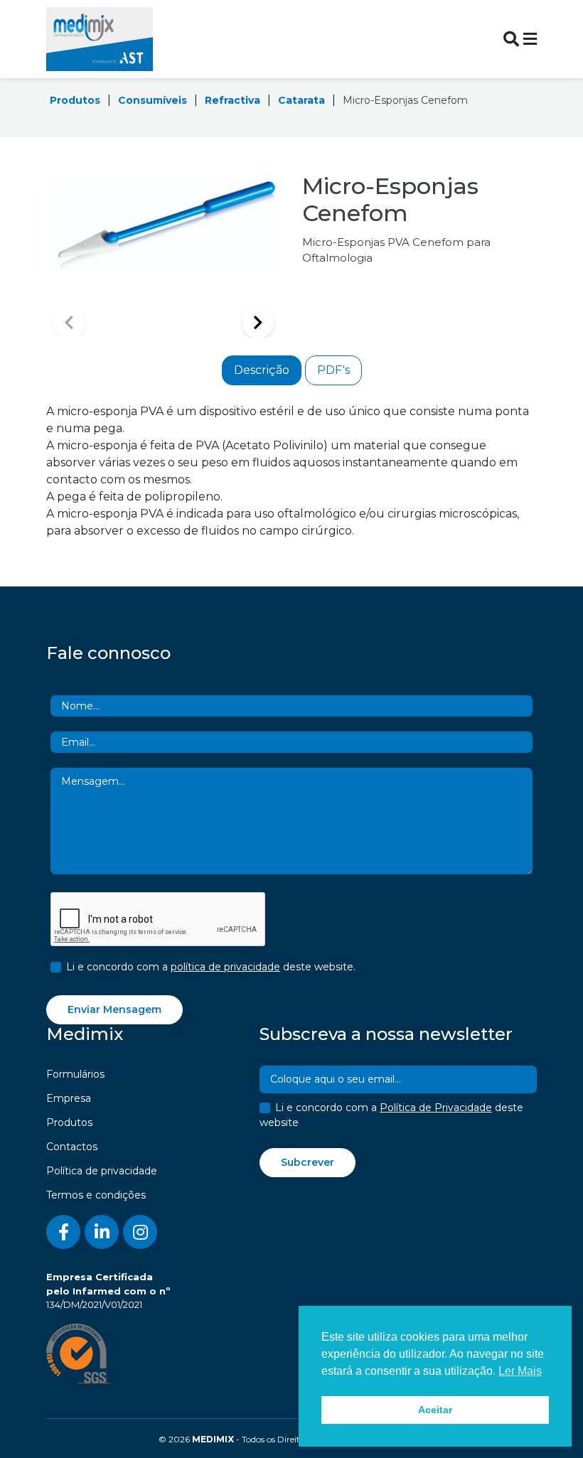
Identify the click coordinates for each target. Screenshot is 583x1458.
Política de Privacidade (436, 1107)
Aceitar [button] (435, 1409)
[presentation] (158, 920)
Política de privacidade (101, 1170)
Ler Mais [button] (520, 1371)
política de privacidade (225, 966)
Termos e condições (96, 1195)
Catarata (301, 100)
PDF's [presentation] (333, 370)
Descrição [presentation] (261, 370)
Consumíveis (152, 100)
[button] (258, 322)
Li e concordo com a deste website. (210, 966)
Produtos (75, 100)
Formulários (75, 1074)
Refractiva (232, 100)
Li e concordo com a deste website (391, 1115)
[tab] (261, 370)
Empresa (68, 1098)
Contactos (71, 1146)
